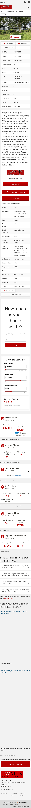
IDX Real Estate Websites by (9, 802)
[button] (1, 28)
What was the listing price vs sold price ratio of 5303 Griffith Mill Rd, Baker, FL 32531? (15, 575)
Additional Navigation (15, 764)
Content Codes (8, 599)
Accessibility (5, 804)
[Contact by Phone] (25, 2)
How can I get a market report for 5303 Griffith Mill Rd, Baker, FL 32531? (15, 591)
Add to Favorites (9, 47)
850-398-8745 (15, 178)
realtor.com (27, 759)
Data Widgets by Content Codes (21, 806)
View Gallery (17, 37)
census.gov (6, 530)
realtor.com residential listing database (13, 506)
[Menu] (28, 7)
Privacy (17, 804)
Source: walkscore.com (6, 663)
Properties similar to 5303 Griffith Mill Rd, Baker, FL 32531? (14, 583)
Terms (11, 804)
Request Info (23, 43)
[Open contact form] (29, 2)
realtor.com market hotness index (12, 439)
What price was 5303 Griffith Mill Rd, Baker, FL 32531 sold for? (15, 567)
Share (17, 198)
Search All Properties (17, 192)
